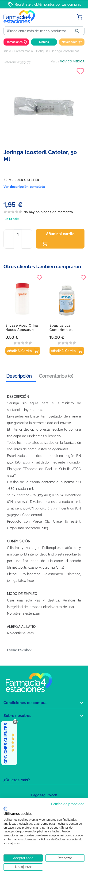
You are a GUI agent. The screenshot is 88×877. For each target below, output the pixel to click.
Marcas (44, 42)
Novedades (69, 42)
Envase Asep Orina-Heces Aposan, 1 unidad (22, 330)
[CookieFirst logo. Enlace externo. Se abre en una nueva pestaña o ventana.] (5, 809)
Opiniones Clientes (6, 743)
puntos (49, 4)
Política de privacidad (67, 804)
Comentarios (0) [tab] (56, 376)
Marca (54, 61)
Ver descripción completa (24, 186)
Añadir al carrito (60, 234)
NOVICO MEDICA (72, 61)
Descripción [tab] (19, 376)
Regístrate (23, 4)
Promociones (14, 42)
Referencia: (11, 62)
